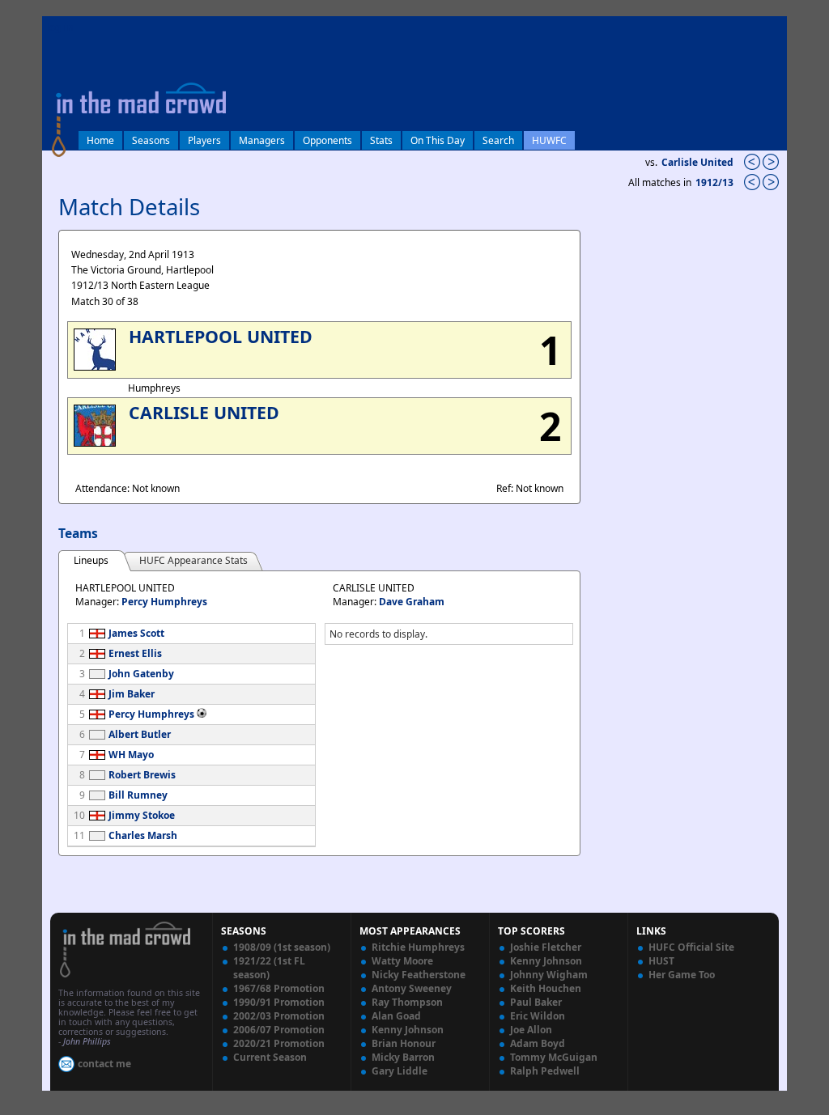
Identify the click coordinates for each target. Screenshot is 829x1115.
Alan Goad (396, 1016)
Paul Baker (536, 1002)
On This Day (437, 140)
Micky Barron (403, 1057)
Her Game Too (681, 974)
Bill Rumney (138, 795)
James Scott (136, 633)
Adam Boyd (537, 1043)
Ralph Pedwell (545, 1071)
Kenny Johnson (408, 1030)
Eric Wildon (537, 1016)
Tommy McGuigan (553, 1057)
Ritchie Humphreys (418, 947)
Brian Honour (404, 1043)
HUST (661, 961)
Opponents (327, 140)
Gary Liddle (399, 1071)
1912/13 (715, 182)
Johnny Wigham (549, 974)
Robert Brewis (142, 775)
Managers (262, 140)
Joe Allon (531, 1030)
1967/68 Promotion (279, 988)
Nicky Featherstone (419, 974)
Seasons (151, 140)
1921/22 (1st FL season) (269, 967)
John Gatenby (141, 673)
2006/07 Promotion (279, 1030)
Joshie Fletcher (545, 947)
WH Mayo (131, 754)
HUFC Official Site (691, 947)
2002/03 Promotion (279, 1016)
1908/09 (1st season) (281, 947)
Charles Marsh (142, 835)
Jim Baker (131, 694)
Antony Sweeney (412, 988)
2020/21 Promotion (279, 1043)
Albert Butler (139, 734)
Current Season (270, 1057)
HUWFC (549, 140)
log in (60, 27)
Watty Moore (402, 961)
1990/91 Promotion (279, 1002)
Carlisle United (697, 162)
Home (100, 140)
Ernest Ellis (135, 653)
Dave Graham (411, 601)
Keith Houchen (545, 988)
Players (204, 140)
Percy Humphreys (164, 601)
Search (498, 140)
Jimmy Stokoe (141, 815)
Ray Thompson (407, 1002)
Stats (381, 140)
